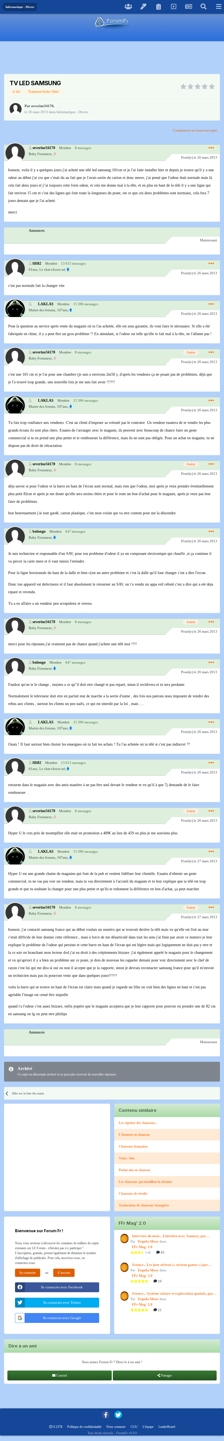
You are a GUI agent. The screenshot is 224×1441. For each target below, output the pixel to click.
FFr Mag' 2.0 (142, 1247)
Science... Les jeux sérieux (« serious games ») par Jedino (170, 1265)
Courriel (61, 1375)
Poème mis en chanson (134, 1170)
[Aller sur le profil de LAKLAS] (15, 309)
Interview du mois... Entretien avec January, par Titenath (169, 1236)
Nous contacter (116, 1427)
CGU (134, 1427)
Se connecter (27, 1273)
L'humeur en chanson (134, 1135)
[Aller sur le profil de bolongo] (15, 536)
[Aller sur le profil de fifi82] (15, 268)
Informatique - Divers (72, 112)
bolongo (39, 531)
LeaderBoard (166, 1427)
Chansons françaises (133, 1146)
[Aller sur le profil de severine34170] (16, 109)
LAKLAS (46, 304)
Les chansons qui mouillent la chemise (145, 1182)
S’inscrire (64, 1273)
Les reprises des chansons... (138, 1123)
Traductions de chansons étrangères (144, 1205)
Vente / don (127, 1158)
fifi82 (37, 263)
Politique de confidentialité (84, 1427)
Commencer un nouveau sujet (195, 130)
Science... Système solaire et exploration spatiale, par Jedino (172, 1293)
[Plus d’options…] (211, 148)
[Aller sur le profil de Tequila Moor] (123, 1238)
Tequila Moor (148, 1241)
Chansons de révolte (133, 1193)
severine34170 (42, 106)
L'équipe (148, 1427)
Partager (166, 1375)
